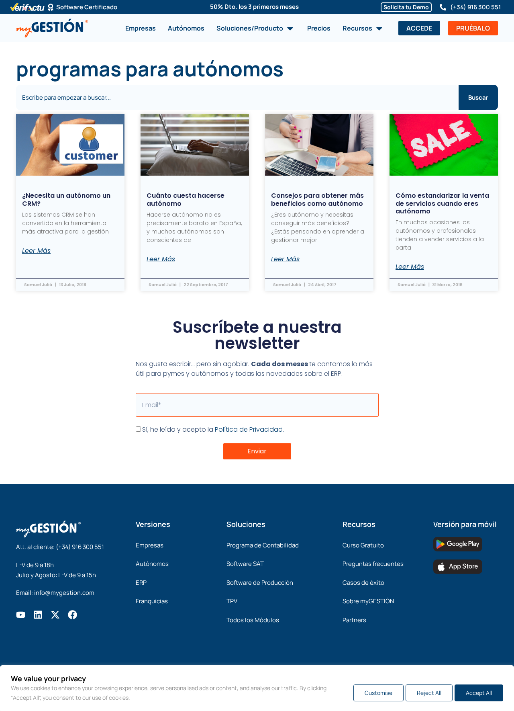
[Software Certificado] (50, 7)
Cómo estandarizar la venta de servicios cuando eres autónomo (442, 203)
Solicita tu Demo (406, 7)
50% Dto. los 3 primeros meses (254, 6)
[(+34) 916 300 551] (443, 7)
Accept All (479, 693)
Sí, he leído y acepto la (213, 429)
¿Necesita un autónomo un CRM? (66, 199)
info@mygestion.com (64, 592)
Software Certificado (86, 7)
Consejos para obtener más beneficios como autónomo (317, 199)
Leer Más (36, 251)
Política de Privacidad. (249, 429)
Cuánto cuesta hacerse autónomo (185, 199)
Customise (378, 693)
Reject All (429, 693)
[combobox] (237, 97)
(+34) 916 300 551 (475, 7)
